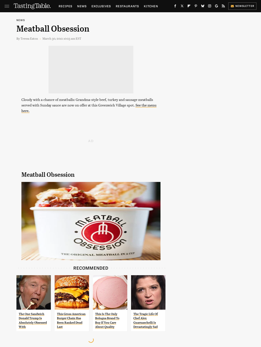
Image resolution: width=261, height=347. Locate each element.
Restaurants (127, 6)
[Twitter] (182, 6)
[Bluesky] (203, 6)
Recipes (65, 6)
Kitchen (151, 6)
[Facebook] (175, 6)
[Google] (216, 6)
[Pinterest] (196, 6)
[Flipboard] (189, 6)
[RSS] (223, 6)
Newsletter (244, 6)
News (82, 6)
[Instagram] (210, 6)
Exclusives (101, 6)
